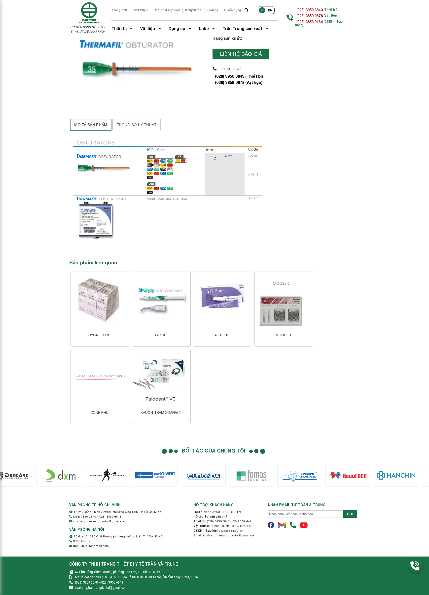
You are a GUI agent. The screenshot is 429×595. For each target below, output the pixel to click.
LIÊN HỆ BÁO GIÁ (241, 54)
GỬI (350, 514)
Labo (204, 28)
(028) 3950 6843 (309, 10)
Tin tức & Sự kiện (166, 10)
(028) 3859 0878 (309, 16)
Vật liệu (148, 28)
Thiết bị (119, 28)
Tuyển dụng (232, 10)
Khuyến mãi (193, 10)
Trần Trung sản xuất (243, 28)
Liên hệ (212, 10)
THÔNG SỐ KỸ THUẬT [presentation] (137, 125)
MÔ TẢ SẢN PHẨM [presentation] (90, 125)
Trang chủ (119, 10)
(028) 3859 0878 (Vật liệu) (239, 82)
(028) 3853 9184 (309, 22)
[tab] (90, 125)
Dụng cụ (177, 28)
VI (262, 10)
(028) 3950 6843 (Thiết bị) (239, 76)
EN (270, 10)
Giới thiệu (139, 10)
